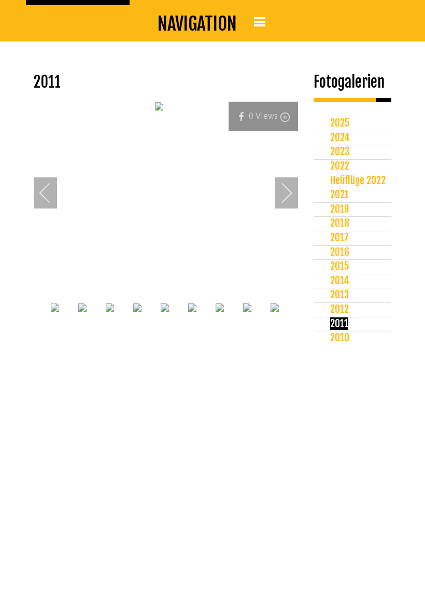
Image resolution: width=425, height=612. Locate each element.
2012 (339, 309)
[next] (280, 192)
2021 (339, 194)
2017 (339, 237)
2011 (339, 323)
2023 (339, 151)
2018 (339, 223)
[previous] (52, 192)
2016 (339, 252)
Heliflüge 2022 (358, 180)
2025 (339, 123)
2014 (339, 280)
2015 (339, 266)
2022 (339, 166)
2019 (339, 209)
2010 (339, 337)
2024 (340, 137)
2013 (339, 294)
